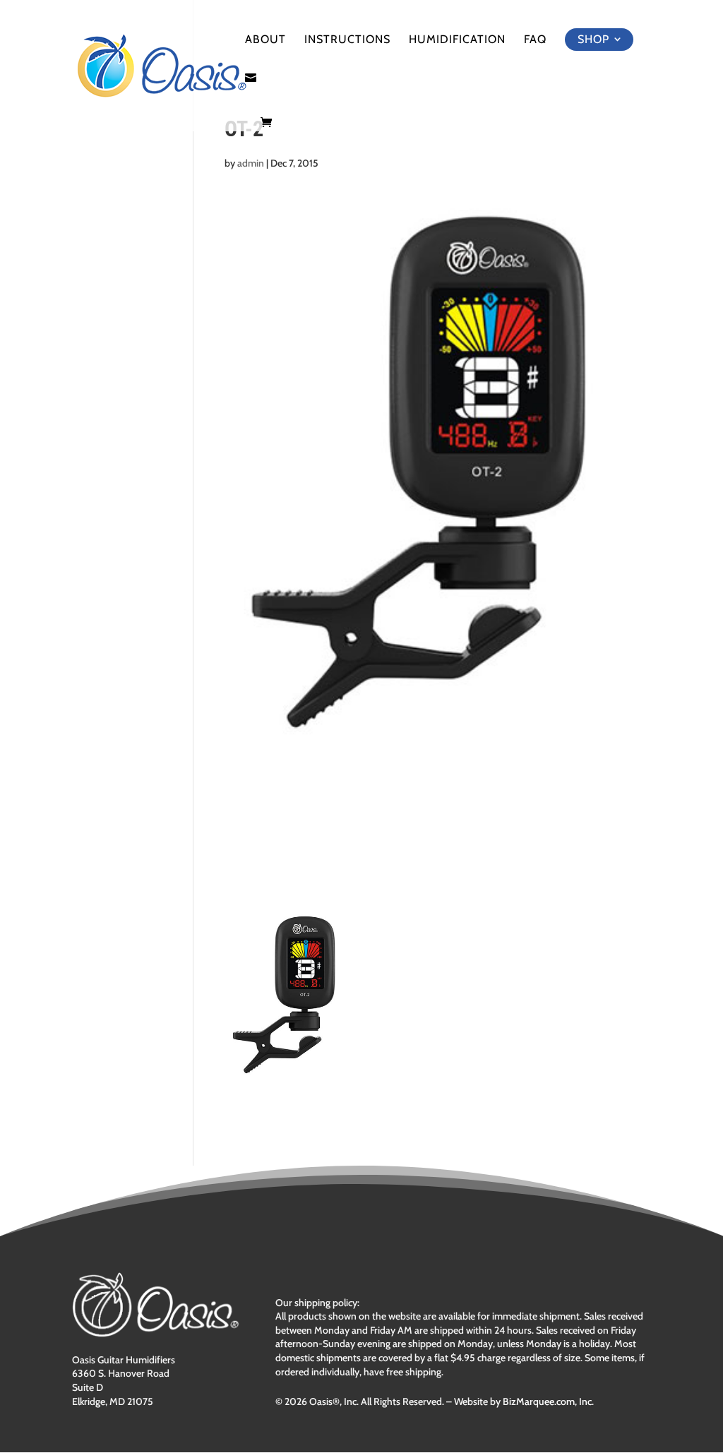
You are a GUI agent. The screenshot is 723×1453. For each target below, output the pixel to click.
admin (250, 163)
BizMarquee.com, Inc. (548, 1401)
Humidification (457, 40)
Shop (593, 39)
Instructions (347, 40)
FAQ (535, 40)
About (265, 40)
